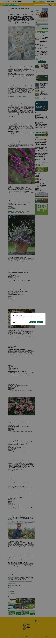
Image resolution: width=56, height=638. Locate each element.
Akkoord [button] (39, 322)
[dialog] (28, 319)
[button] (15, 322)
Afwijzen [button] (32, 322)
